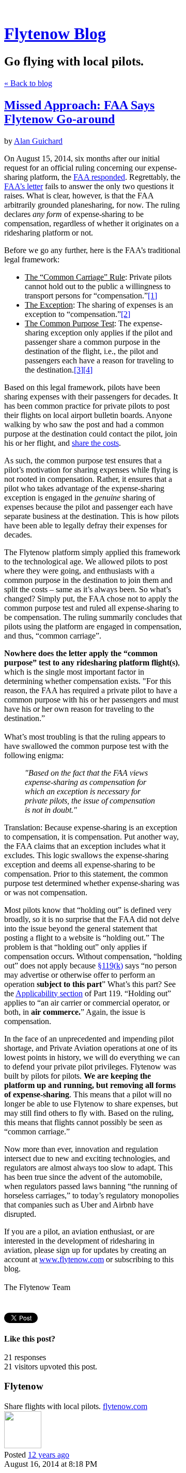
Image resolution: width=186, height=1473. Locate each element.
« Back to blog (28, 83)
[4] (87, 369)
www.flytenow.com (71, 1259)
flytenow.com (125, 1406)
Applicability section (49, 993)
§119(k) (110, 965)
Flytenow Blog (55, 33)
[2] (125, 314)
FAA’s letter (23, 186)
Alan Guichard (38, 141)
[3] (78, 369)
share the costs (95, 443)
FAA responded (99, 177)
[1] (152, 295)
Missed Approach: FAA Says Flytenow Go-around (79, 112)
